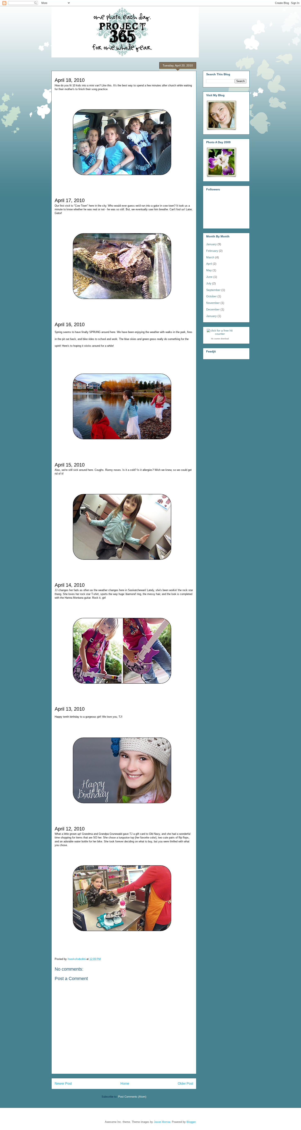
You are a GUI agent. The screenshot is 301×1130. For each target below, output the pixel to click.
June (209, 276)
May (209, 270)
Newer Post (63, 1083)
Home (124, 1083)
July (208, 283)
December (213, 309)
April (209, 263)
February (212, 250)
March (210, 257)
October (211, 296)
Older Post (185, 1083)
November (213, 302)
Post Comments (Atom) (132, 1096)
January (211, 244)
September (213, 290)
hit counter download (220, 339)
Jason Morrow (162, 1121)
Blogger (191, 1121)
